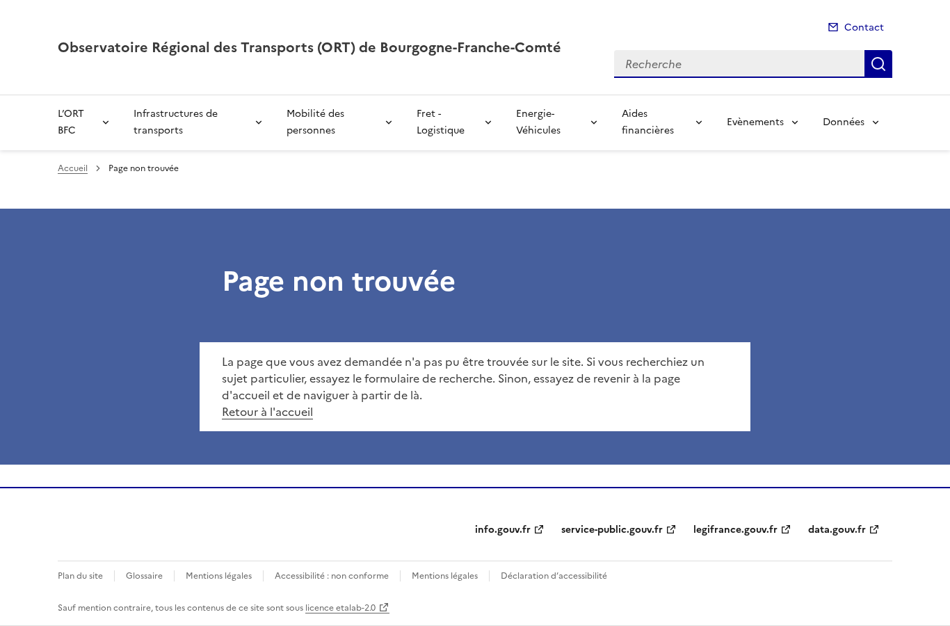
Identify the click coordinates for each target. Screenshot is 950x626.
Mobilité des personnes (315, 122)
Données (843, 122)
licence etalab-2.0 (340, 608)
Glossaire (144, 576)
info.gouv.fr (503, 529)
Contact (864, 27)
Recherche (878, 64)
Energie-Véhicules (538, 122)
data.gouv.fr (837, 529)
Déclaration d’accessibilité (554, 576)
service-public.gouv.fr (612, 529)
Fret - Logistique (441, 122)
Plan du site (80, 576)
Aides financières (648, 122)
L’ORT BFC (71, 122)
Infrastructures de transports (176, 122)
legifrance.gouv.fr (735, 529)
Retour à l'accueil (267, 411)
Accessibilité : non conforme (332, 576)
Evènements (755, 122)
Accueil (73, 168)
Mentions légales (219, 576)
